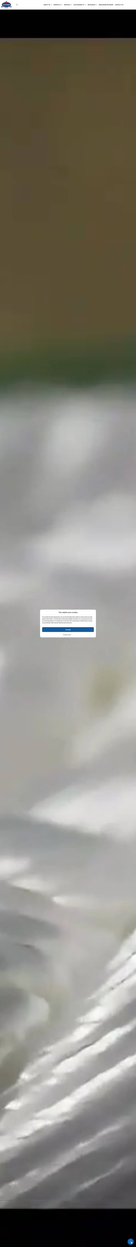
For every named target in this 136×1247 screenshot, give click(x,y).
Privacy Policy (67, 634)
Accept (68, 630)
